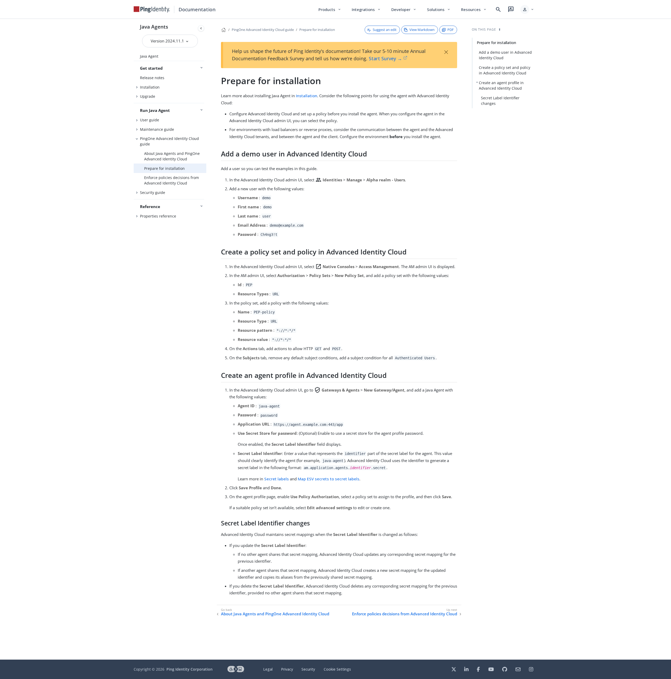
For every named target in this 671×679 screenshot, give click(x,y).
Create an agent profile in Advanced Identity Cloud (501, 85)
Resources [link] (474, 9)
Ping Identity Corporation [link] (189, 669)
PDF (450, 29)
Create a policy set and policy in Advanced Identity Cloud (504, 70)
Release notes (152, 77)
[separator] (206, 339)
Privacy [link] (287, 669)
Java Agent (149, 56)
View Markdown (422, 29)
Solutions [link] (439, 9)
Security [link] (308, 669)
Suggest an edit (385, 29)
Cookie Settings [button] (337, 669)
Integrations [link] (366, 9)
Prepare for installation (164, 168)
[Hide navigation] (201, 28)
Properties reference (158, 216)
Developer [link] (403, 9)
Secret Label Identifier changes (500, 100)
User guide (149, 119)
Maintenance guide (157, 129)
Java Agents (154, 26)
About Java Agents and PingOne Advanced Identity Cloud (172, 156)
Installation (150, 87)
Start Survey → (385, 58)
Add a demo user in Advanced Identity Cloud (505, 55)
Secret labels (276, 478)
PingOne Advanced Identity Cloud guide (169, 141)
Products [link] (329, 9)
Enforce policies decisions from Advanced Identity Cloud (171, 180)
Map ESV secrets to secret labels (328, 478)
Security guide (152, 192)
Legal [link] (268, 669)
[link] (152, 9)
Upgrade (147, 96)
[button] (527, 9)
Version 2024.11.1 (168, 41)
